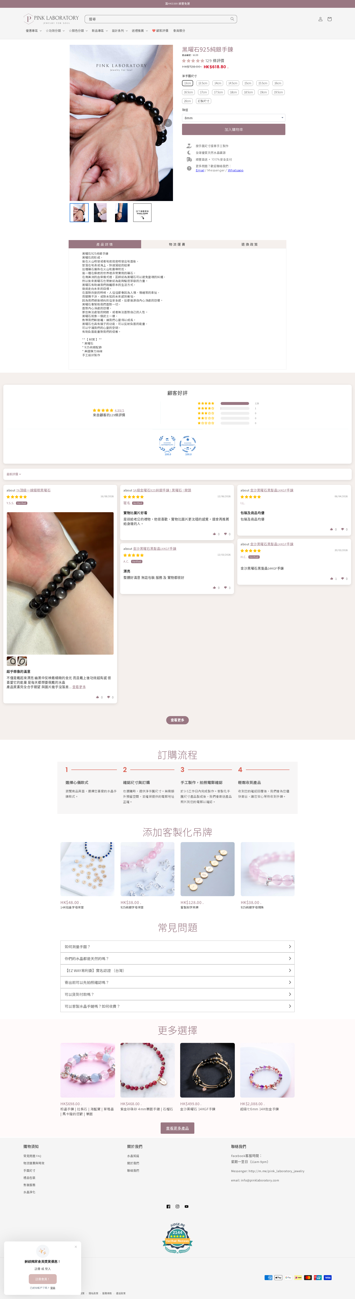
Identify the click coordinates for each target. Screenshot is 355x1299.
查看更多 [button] (79, 687)
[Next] (168, 123)
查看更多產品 (177, 1128)
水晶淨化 (29, 1192)
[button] (33, 30)
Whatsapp (236, 170)
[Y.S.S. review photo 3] (22, 661)
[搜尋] (232, 18)
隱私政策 (93, 1293)
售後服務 (29, 1185)
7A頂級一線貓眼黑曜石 (33, 490)
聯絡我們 (133, 1170)
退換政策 (250, 244)
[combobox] (161, 19)
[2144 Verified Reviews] (177, 1254)
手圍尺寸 (29, 1170)
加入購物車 (234, 129)
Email (200, 170)
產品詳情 (105, 244)
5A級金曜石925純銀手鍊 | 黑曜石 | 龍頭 (162, 490)
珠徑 (185, 109)
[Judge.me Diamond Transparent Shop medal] (188, 444)
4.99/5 (119, 410)
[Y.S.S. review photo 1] (60, 583)
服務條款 (107, 1293)
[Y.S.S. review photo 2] (11, 661)
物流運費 (177, 244)
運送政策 (121, 1293)
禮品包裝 (29, 1178)
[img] (17, 497)
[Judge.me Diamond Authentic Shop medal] (167, 444)
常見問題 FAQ (32, 1156)
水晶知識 (133, 1156)
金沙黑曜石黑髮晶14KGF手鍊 (272, 490)
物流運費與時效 (33, 1163)
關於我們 (133, 1163)
